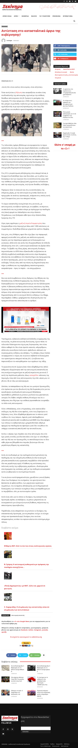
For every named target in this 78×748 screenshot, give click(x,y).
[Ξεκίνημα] (3, 40)
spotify (3, 632)
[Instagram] (67, 1)
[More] (44, 655)
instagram (37, 630)
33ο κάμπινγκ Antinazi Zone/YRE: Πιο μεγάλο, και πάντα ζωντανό (17, 679)
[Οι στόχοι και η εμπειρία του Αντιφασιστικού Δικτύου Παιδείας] (57, 102)
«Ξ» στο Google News (21, 621)
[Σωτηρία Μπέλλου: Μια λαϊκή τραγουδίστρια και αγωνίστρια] (57, 125)
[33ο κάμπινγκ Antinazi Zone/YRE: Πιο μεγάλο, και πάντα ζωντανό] (5, 679)
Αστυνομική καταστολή (17, 615)
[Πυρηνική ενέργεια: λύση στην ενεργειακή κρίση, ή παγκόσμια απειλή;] (31, 692)
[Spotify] (70, 1)
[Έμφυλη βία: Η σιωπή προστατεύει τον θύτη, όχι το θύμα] (57, 135)
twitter (30, 630)
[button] (74, 21)
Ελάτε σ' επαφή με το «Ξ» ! (65, 146)
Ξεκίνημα (9, 40)
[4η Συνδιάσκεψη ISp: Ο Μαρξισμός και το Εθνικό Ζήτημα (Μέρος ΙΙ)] (5, 668)
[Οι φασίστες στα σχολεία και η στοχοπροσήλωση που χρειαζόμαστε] (57, 91)
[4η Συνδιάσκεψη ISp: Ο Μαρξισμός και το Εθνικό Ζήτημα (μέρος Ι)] (31, 668)
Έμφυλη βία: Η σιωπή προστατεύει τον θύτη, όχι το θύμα (69, 134)
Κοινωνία (4, 26)
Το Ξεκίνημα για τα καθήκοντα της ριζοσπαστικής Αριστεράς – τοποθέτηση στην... (42, 681)
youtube (45, 630)
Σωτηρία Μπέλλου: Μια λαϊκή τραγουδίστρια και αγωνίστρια (69, 125)
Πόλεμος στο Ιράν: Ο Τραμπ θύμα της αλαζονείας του (17, 692)
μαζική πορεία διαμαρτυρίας (31, 223)
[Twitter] (72, 1)
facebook (24, 630)
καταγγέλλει (34, 375)
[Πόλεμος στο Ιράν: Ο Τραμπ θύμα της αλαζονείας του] (5, 692)
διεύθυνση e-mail (26, 726)
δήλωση (19, 92)
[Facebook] (64, 1)
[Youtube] (75, 1)
